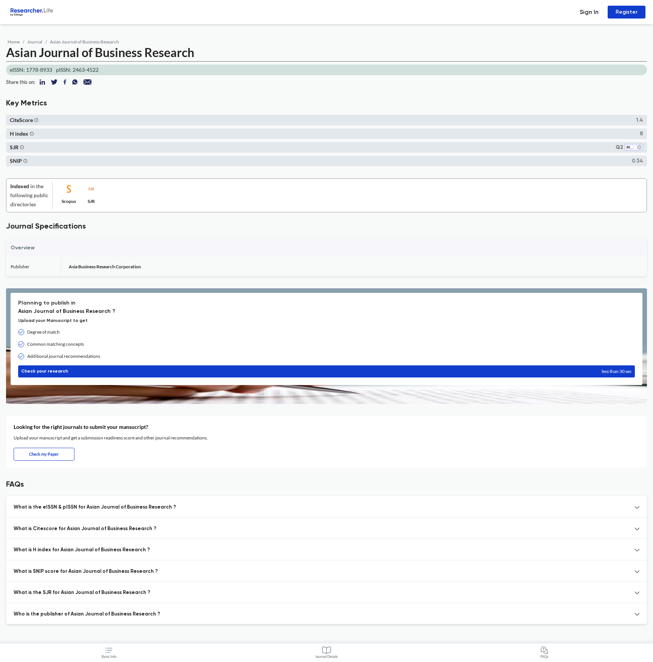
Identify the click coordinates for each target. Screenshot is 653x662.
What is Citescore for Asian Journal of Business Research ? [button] (85, 528)
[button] (36, 120)
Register (627, 12)
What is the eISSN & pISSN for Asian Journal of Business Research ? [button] (95, 507)
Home (14, 42)
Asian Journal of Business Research (84, 42)
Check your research (326, 371)
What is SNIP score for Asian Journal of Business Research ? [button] (86, 571)
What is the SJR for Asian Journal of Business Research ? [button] (82, 592)
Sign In (589, 11)
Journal (34, 42)
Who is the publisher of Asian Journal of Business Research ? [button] (87, 614)
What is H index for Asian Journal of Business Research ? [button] (82, 550)
